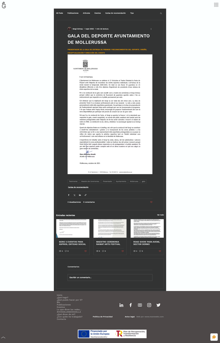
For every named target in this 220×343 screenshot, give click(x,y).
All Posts (59, 13)
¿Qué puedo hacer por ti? (69, 300)
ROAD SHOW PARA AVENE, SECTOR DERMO (146, 243)
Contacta (61, 319)
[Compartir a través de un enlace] (85, 195)
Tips (132, 13)
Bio (58, 302)
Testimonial (73, 181)
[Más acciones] (151, 28)
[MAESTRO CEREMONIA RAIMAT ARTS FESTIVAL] (110, 228)
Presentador (107, 181)
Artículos (86, 13)
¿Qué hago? (62, 297)
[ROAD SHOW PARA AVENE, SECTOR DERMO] (147, 228)
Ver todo (160, 215)
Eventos (98, 13)
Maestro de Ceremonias (90, 181)
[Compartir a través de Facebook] (69, 195)
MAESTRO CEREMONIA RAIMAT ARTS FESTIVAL (108, 243)
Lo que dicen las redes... (69, 309)
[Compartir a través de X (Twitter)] (74, 195)
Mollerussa (134, 181)
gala (143, 181)
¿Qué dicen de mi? (66, 314)
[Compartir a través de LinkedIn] (80, 195)
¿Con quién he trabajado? (69, 316)
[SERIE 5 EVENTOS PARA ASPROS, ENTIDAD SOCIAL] (72, 228)
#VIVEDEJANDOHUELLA (69, 312)
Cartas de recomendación (115, 13)
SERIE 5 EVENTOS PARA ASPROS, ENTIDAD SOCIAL (72, 243)
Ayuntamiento (121, 181)
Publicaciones (72, 13)
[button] (216, 5)
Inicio (59, 295)
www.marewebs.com (154, 317)
